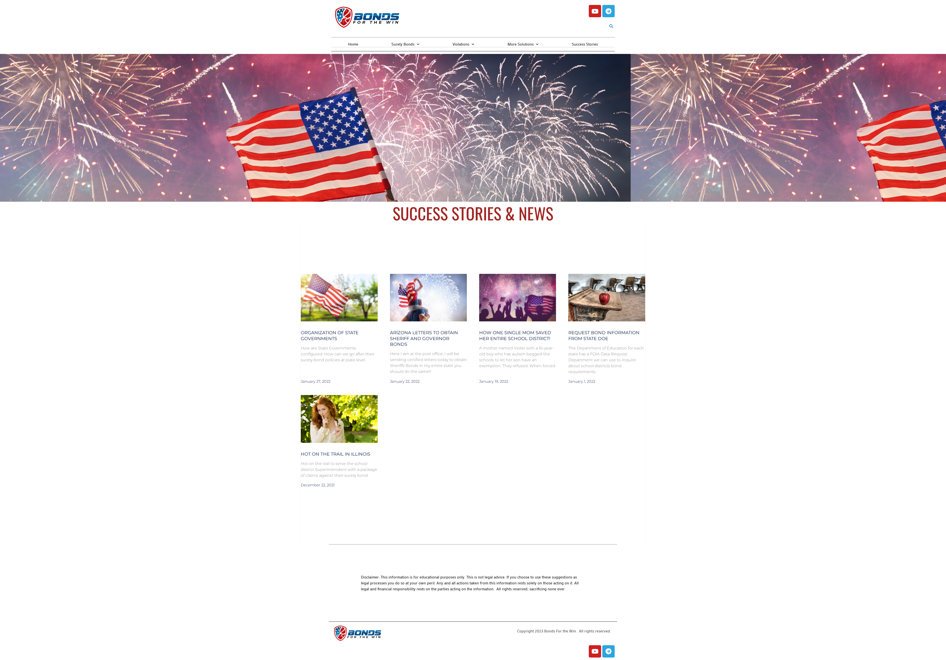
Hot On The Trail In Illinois (335, 454)
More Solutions (520, 44)
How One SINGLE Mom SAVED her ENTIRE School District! (515, 335)
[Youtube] (595, 11)
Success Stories (585, 44)
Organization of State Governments (329, 335)
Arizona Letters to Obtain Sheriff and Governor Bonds (424, 338)
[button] (611, 26)
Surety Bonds (402, 44)
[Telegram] (608, 11)
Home (353, 44)
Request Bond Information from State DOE (604, 335)
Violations (461, 44)
